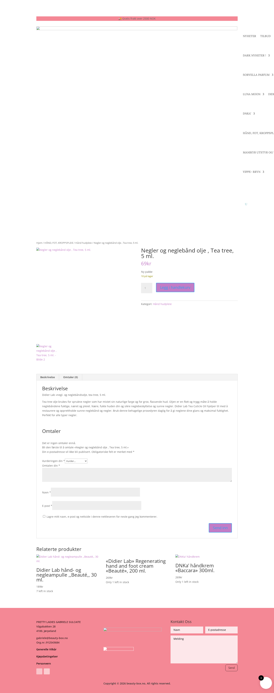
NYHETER (249, 36)
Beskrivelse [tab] (47, 377)
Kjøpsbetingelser (47, 656)
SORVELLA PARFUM (256, 75)
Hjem (39, 242)
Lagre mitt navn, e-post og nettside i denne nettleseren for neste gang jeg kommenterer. (102, 516)
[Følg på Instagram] (47, 671)
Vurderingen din (53, 461)
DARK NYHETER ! (254, 55)
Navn (46, 492)
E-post (47, 506)
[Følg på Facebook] (39, 671)
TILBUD (265, 36)
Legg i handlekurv (175, 287)
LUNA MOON (251, 94)
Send (231, 668)
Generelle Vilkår (46, 649)
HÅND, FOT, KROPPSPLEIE (58, 242)
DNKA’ (247, 113)
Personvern (43, 663)
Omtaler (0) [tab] (70, 377)
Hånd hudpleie (83, 242)
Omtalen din (51, 465)
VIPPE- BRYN (251, 172)
